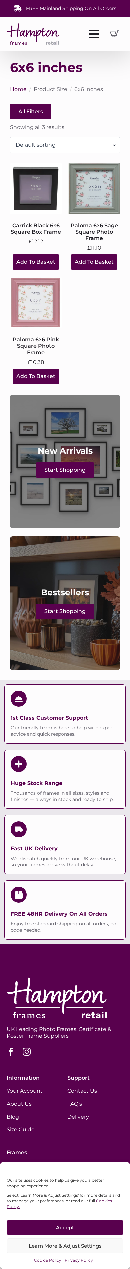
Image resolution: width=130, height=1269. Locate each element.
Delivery (78, 1117)
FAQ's (74, 1104)
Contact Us (82, 1091)
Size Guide (21, 1129)
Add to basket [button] (35, 262)
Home (18, 89)
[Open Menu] (94, 34)
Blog (13, 1117)
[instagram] (27, 1052)
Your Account (25, 1091)
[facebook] (11, 1052)
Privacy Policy (79, 1260)
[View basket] (114, 34)
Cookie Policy (47, 1260)
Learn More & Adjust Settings (65, 1246)
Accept (65, 1227)
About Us (19, 1104)
